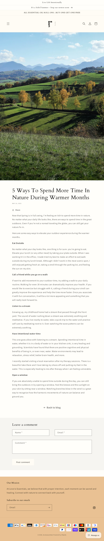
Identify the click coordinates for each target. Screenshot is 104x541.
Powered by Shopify (59, 535)
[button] (8, 24)
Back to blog (54, 407)
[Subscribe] (49, 507)
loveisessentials (48, 535)
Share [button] (17, 210)
